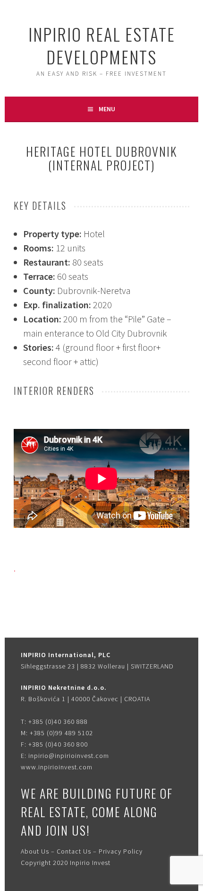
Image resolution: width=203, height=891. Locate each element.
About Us (35, 851)
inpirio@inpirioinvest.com (68, 755)
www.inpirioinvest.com (57, 767)
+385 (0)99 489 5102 (61, 733)
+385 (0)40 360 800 (58, 744)
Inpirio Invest (90, 862)
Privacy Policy (121, 851)
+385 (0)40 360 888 (58, 721)
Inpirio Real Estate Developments (101, 45)
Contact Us (74, 851)
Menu (107, 109)
